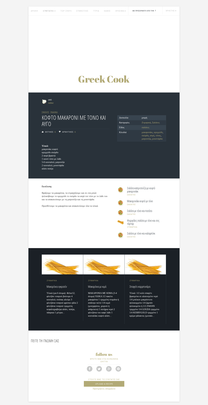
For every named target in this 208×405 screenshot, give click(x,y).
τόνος (158, 135)
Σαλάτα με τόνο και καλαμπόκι (141, 233)
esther (51, 103)
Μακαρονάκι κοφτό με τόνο (140, 201)
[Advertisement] (104, 41)
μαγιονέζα (146, 139)
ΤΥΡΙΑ (96, 11)
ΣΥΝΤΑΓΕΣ (48, 11)
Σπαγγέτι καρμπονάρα (140, 286)
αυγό (152, 135)
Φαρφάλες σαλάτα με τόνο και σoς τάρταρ (143, 222)
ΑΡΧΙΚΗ (34, 11)
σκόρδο (145, 135)
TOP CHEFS (66, 11)
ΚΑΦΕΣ (107, 11)
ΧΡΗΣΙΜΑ (119, 11)
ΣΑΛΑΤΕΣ (131, 194)
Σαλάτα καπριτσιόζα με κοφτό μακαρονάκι (141, 190)
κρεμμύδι (158, 132)
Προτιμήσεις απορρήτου (104, 388)
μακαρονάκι (147, 132)
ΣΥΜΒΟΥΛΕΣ (82, 11)
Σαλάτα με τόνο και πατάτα (139, 211)
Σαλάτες (156, 122)
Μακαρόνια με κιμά (97, 286)
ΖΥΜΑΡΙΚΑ (54, 112)
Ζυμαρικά (146, 122)
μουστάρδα (157, 139)
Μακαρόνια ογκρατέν (57, 286)
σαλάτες (145, 127)
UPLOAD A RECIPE (104, 384)
